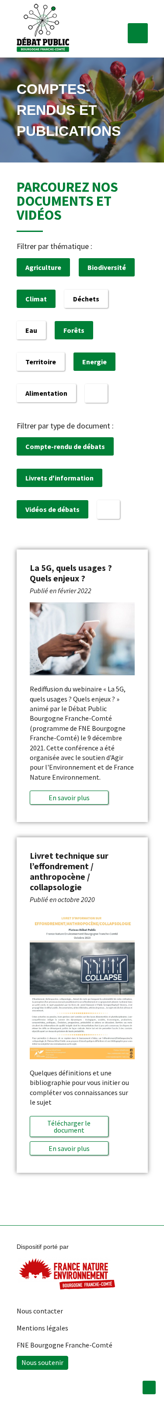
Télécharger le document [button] (69, 1126)
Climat (36, 298)
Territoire (40, 361)
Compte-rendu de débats (65, 446)
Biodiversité (106, 267)
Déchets (86, 298)
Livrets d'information (59, 477)
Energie (94, 361)
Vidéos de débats (52, 509)
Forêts (73, 330)
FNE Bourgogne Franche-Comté (64, 1345)
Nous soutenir (42, 1362)
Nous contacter (40, 1310)
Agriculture (43, 267)
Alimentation (46, 393)
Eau (31, 330)
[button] (138, 33)
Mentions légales (42, 1328)
